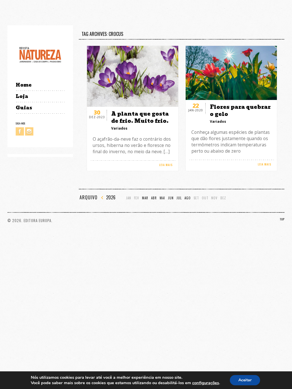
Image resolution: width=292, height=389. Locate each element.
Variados (119, 128)
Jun (171, 198)
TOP (282, 219)
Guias (24, 107)
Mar (145, 198)
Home (23, 85)
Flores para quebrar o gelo (240, 110)
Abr (154, 198)
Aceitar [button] (245, 380)
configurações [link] (205, 383)
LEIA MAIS (166, 165)
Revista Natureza (40, 54)
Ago (187, 198)
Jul (179, 198)
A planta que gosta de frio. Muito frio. (140, 117)
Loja (22, 96)
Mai (162, 198)
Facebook (20, 131)
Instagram (29, 131)
